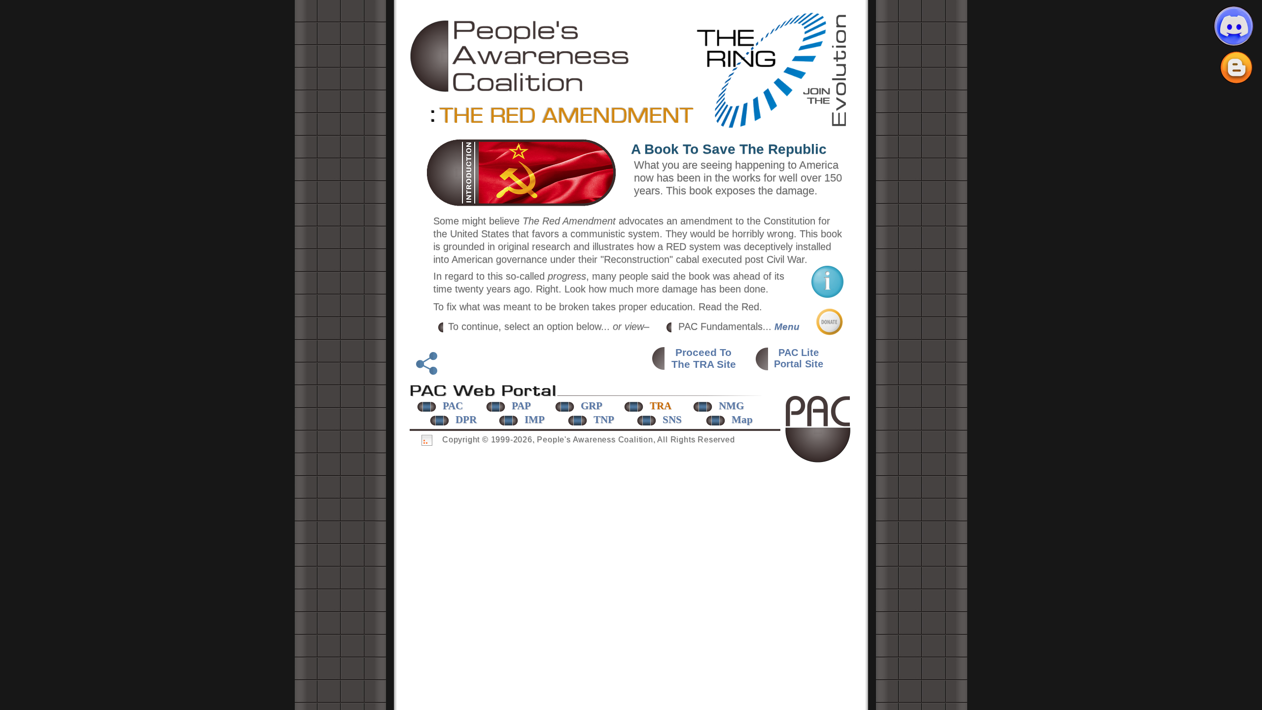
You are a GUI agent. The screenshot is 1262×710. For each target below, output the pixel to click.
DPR (466, 420)
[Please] (829, 331)
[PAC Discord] (1234, 26)
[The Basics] (827, 294)
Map (742, 420)
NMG (731, 406)
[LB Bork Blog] (1236, 67)
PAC (453, 406)
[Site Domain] (520, 89)
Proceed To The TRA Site (703, 358)
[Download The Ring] (774, 127)
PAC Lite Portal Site (798, 358)
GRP (591, 406)
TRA (660, 406)
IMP (535, 420)
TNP (604, 420)
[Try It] (521, 203)
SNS (672, 420)
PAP (521, 406)
